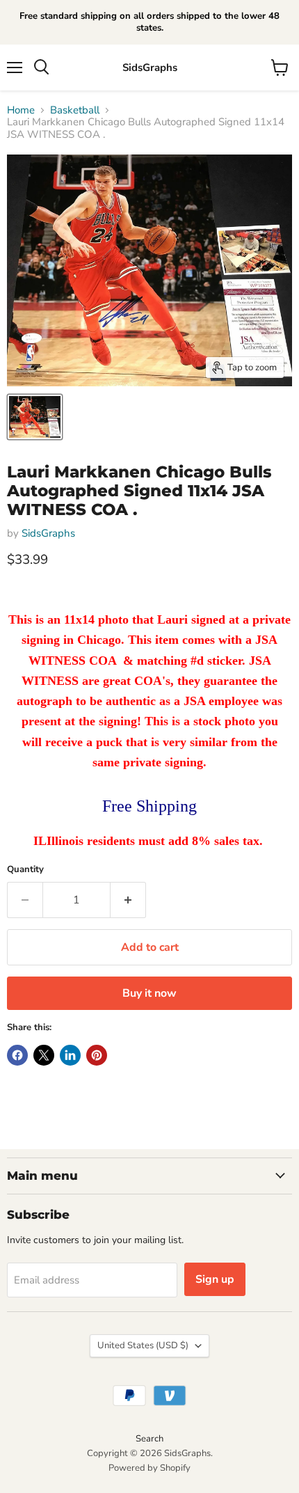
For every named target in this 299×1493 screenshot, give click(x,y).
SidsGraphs (48, 533)
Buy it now (149, 993)
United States (142, 1345)
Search (149, 1438)
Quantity (25, 869)
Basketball (74, 110)
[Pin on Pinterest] (96, 1055)
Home (21, 110)
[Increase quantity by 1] (128, 900)
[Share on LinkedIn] (70, 1055)
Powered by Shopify (149, 1468)
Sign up (214, 1279)
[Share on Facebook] (17, 1055)
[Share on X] (43, 1055)
